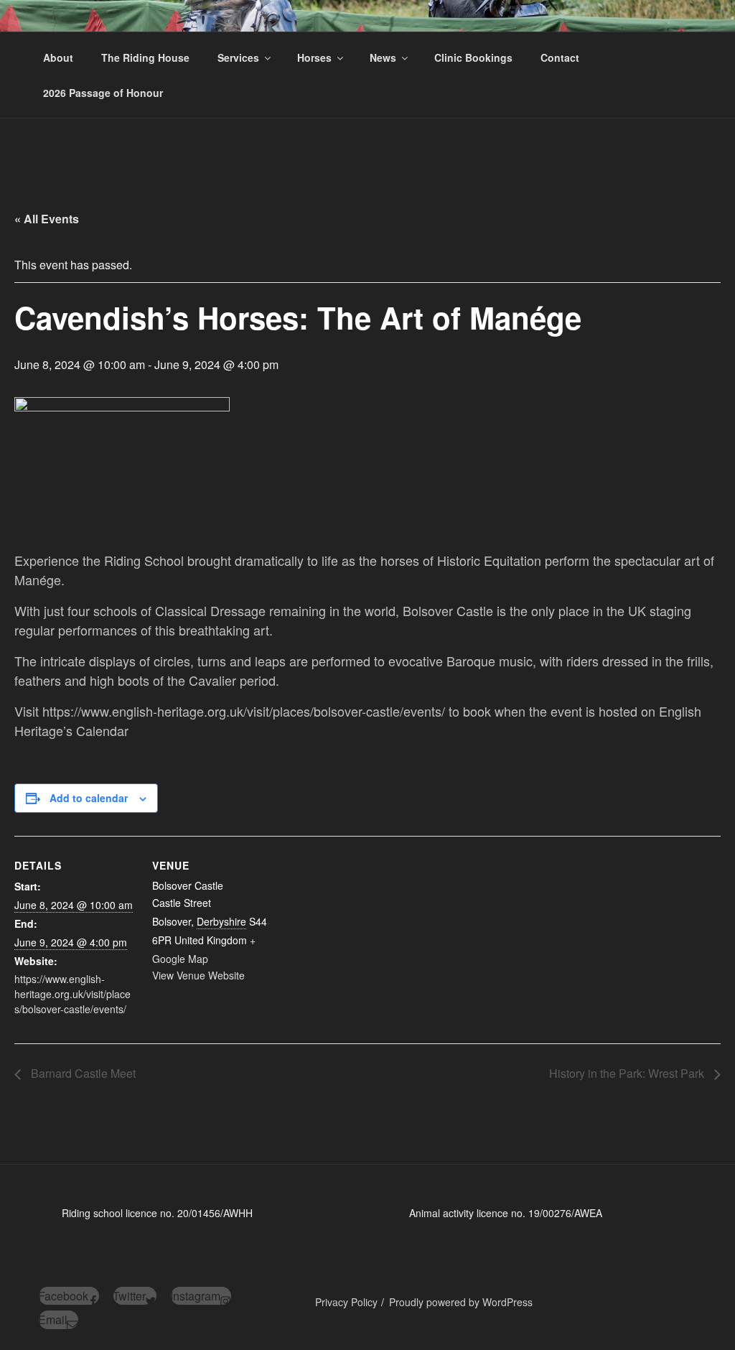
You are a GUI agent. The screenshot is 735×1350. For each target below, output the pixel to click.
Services (238, 57)
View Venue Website (198, 975)
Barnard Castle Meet (82, 1073)
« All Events (46, 218)
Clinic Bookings (473, 57)
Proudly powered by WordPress (461, 1302)
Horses (314, 57)
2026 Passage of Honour (103, 92)
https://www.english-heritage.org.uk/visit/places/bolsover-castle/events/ (72, 994)
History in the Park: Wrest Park (628, 1073)
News (383, 57)
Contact (559, 57)
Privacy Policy (346, 1302)
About (58, 57)
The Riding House (145, 57)
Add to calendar (89, 798)
